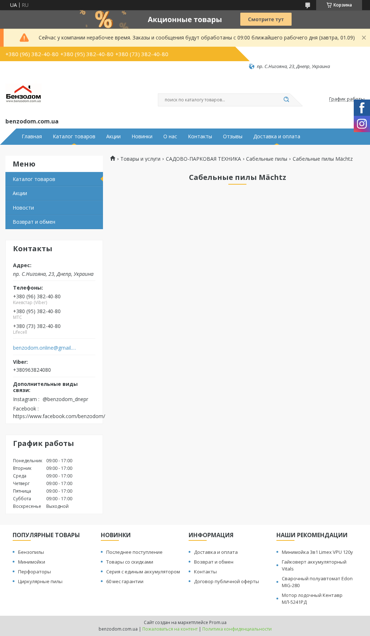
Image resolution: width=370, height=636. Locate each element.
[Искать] (286, 99)
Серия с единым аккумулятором (143, 571)
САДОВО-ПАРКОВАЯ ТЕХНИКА (203, 159)
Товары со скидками (129, 562)
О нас (170, 136)
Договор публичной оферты (226, 581)
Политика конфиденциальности (237, 629)
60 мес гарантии (124, 581)
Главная (32, 136)
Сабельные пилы (266, 159)
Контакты (200, 136)
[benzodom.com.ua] (23, 93)
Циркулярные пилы (40, 581)
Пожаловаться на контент (170, 629)
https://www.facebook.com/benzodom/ (59, 416)
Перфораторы (34, 571)
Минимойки (31, 562)
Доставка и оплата (276, 136)
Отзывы (232, 136)
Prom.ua (218, 622)
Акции (113, 136)
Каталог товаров (74, 136)
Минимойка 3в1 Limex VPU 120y (317, 552)
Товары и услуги (140, 159)
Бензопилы (31, 552)
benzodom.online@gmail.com (44, 348)
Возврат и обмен (34, 221)
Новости (23, 207)
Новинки (142, 136)
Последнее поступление (134, 552)
